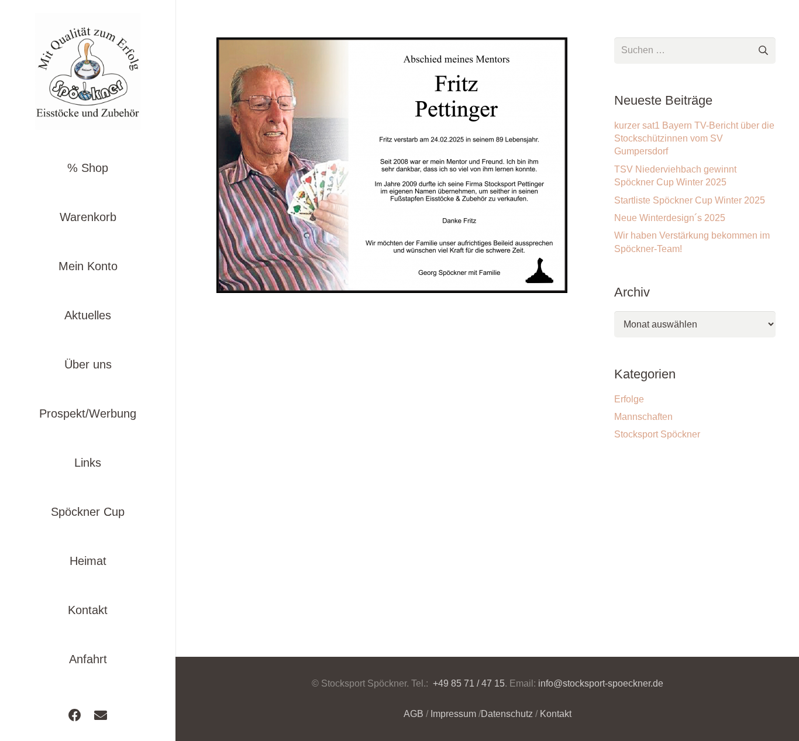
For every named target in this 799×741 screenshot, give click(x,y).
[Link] (87, 71)
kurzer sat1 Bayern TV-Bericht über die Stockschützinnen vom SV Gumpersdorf (694, 138)
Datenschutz (507, 714)
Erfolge (629, 399)
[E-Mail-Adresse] (100, 715)
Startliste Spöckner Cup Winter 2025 (689, 200)
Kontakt (555, 714)
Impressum (453, 714)
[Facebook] (75, 715)
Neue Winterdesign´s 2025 (669, 218)
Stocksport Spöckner (657, 434)
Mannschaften (643, 417)
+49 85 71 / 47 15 (468, 683)
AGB (413, 714)
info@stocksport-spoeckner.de (600, 683)
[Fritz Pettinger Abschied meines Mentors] (392, 165)
